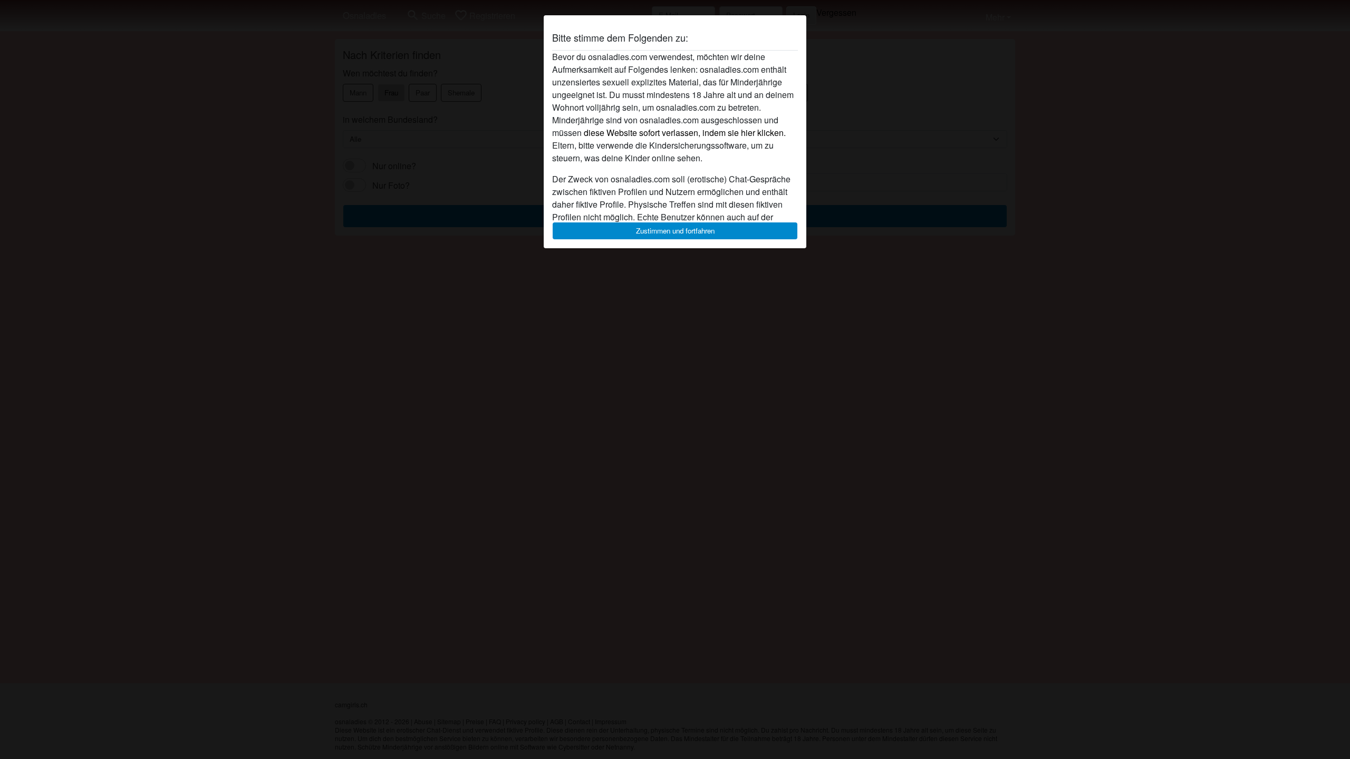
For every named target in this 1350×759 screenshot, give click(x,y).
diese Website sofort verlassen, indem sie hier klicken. (685, 132)
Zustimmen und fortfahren (675, 231)
